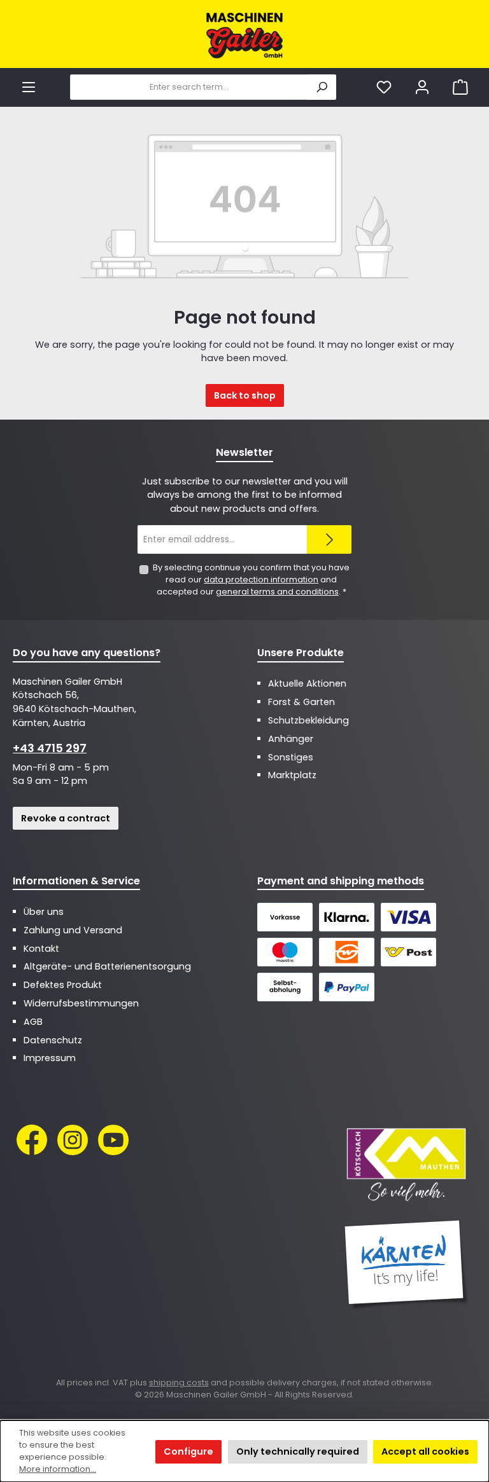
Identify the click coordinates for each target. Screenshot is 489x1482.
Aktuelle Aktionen (307, 683)
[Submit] (329, 539)
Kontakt (41, 948)
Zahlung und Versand (73, 930)
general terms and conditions (277, 591)
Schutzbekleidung (308, 720)
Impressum (50, 1058)
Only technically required (297, 1451)
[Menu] (29, 87)
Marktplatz (292, 775)
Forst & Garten (301, 702)
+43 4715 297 (50, 748)
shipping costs (179, 1382)
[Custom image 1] (406, 1163)
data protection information (261, 579)
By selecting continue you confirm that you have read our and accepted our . (251, 579)
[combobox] (189, 87)
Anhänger (290, 738)
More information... (57, 1469)
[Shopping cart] (460, 87)
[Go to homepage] (244, 35)
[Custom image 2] (406, 1264)
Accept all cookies (425, 1451)
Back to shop (245, 395)
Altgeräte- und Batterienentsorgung (107, 966)
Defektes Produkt (63, 984)
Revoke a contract (65, 818)
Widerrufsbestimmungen (81, 1003)
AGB (33, 1021)
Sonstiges (290, 757)
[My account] (422, 87)
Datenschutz (53, 1040)
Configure (188, 1451)
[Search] (321, 87)
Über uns (44, 911)
